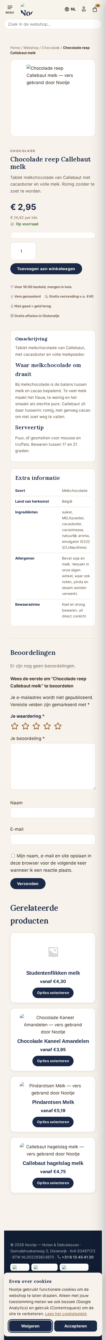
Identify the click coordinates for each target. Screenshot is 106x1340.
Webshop (31, 48)
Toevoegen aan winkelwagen (46, 268)
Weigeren (30, 1326)
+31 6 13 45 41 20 (78, 1257)
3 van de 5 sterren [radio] (36, 726)
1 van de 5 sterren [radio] (14, 726)
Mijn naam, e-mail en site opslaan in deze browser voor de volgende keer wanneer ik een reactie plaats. (50, 863)
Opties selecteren (53, 993)
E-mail (16, 829)
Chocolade (51, 48)
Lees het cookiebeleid (65, 1313)
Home (15, 48)
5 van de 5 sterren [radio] (58, 726)
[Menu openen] (10, 9)
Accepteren (75, 1326)
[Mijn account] (84, 9)
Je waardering (27, 716)
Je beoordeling (27, 738)
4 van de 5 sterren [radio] (47, 726)
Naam (16, 802)
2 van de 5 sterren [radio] (25, 726)
